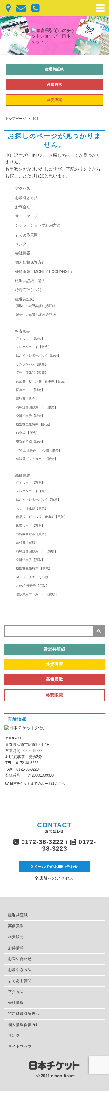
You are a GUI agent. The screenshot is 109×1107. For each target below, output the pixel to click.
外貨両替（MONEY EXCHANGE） (44, 272)
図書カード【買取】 (30, 525)
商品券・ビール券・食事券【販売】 (41, 381)
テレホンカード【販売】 (33, 347)
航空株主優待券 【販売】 (34, 424)
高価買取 (54, 84)
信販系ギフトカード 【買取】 (37, 594)
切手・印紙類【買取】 (32, 508)
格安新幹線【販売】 (30, 441)
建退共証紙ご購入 (30, 281)
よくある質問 (26, 235)
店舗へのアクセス (56, 878)
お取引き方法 (26, 198)
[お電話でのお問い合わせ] (32, 8)
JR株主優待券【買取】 (32, 585)
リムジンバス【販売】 (32, 364)
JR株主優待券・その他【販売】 (39, 450)
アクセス (22, 189)
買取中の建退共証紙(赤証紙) (36, 306)
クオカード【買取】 (30, 482)
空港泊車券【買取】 (30, 560)
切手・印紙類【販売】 (32, 372)
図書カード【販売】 (30, 390)
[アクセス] (5, 8)
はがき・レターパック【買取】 (38, 499)
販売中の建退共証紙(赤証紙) (36, 314)
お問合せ (22, 207)
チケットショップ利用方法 (37, 225)
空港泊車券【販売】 (30, 416)
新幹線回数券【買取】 (32, 534)
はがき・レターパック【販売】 (38, 355)
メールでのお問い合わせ (56, 866)
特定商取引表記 (28, 290)
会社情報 (22, 253)
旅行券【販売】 (27, 398)
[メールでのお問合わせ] (18, 8)
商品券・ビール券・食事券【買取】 (41, 517)
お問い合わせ (20, 959)
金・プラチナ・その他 (32, 577)
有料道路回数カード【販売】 (37, 407)
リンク (20, 244)
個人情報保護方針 (30, 262)
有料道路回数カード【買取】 (37, 551)
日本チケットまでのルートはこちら (37, 784)
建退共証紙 (54, 69)
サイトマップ (26, 216)
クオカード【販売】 (30, 338)
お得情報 (16, 948)
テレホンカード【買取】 (33, 491)
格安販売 (54, 100)
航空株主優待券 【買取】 (34, 568)
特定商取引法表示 (24, 1014)
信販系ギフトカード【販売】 (37, 459)
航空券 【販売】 (27, 433)
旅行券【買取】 (27, 542)
